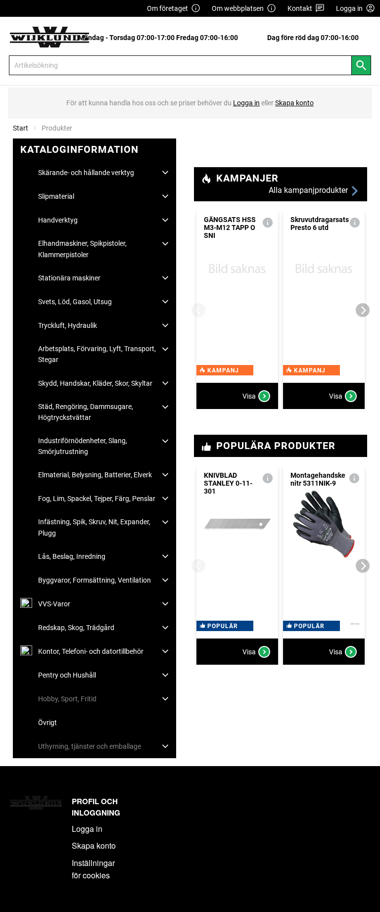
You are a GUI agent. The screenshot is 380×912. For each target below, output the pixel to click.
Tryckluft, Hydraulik (67, 325)
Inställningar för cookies (93, 869)
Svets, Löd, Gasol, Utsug (75, 302)
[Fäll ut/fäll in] (165, 173)
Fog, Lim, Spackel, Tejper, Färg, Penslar (96, 498)
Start (20, 128)
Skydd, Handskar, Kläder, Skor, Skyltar (95, 383)
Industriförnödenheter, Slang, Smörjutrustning (82, 446)
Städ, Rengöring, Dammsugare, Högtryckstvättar (85, 412)
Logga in (87, 828)
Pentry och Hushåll (67, 675)
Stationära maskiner (69, 278)
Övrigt (47, 723)
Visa (249, 396)
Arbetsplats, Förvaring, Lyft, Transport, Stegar (97, 354)
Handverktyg (58, 220)
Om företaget (167, 8)
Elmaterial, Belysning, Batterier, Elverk (95, 475)
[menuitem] (160, 37)
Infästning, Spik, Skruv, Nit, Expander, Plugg (94, 527)
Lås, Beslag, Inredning (71, 556)
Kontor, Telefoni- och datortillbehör (90, 651)
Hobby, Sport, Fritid (67, 699)
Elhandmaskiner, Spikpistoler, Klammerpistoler (82, 248)
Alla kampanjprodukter (309, 190)
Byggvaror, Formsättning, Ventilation (94, 580)
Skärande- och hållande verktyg (86, 173)
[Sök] (361, 65)
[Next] (363, 310)
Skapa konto (94, 845)
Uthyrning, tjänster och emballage (89, 746)
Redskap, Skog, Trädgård (76, 628)
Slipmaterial (56, 196)
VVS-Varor (54, 604)
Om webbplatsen (238, 8)
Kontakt (299, 8)
